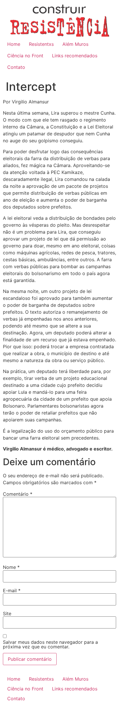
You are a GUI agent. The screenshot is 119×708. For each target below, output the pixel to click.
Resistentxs (41, 44)
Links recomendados (74, 55)
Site (7, 613)
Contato (16, 67)
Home (13, 44)
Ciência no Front (25, 55)
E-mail (12, 590)
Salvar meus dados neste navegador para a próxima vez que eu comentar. (50, 644)
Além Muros (75, 44)
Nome (11, 567)
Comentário (17, 494)
